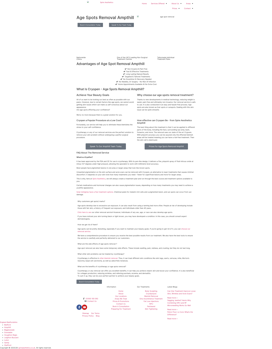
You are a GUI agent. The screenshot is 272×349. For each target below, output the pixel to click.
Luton (6, 340)
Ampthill (7, 327)
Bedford (7, 325)
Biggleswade (9, 330)
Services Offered (157, 3)
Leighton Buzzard (11, 337)
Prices (174, 8)
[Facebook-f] (79, 307)
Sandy (6, 343)
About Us (175, 3)
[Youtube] (84, 307)
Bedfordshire (12, 322)
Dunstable (8, 332)
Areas (188, 3)
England (3, 322)
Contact (187, 8)
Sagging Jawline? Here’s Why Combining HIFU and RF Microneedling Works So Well (179, 302)
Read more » (172, 298)
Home (144, 3)
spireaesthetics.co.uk (26, 348)
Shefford (7, 345)
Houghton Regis (10, 335)
